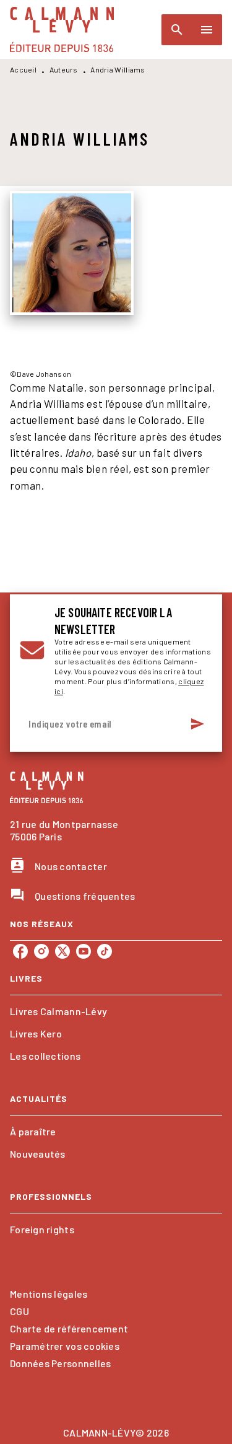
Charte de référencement (69, 1328)
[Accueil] (62, 29)
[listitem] (20, 951)
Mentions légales (48, 1294)
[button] (116, 1011)
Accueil (23, 69)
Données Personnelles (60, 1363)
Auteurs (63, 69)
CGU (19, 1311)
